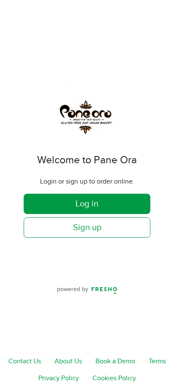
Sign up (87, 227)
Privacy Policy (58, 378)
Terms (157, 361)
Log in (87, 204)
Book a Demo (115, 361)
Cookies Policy (114, 378)
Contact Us (24, 361)
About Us (68, 361)
